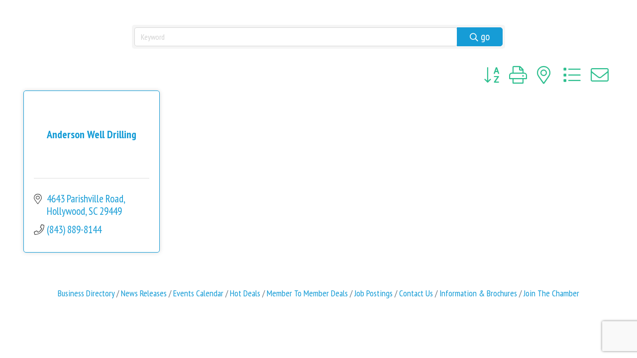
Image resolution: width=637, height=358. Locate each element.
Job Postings (373, 293)
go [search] (485, 36)
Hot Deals (245, 293)
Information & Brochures (478, 293)
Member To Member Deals (307, 293)
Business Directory (86, 293)
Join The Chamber (551, 293)
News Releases (144, 293)
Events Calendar (198, 293)
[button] (491, 75)
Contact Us (416, 293)
